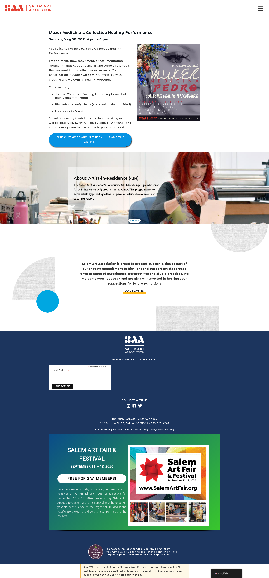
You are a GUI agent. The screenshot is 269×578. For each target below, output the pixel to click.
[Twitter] (140, 406)
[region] (134, 486)
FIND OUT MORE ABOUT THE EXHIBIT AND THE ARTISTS (90, 140)
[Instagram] (128, 406)
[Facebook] (134, 406)
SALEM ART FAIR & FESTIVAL (92, 454)
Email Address (61, 370)
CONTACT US (134, 291)
